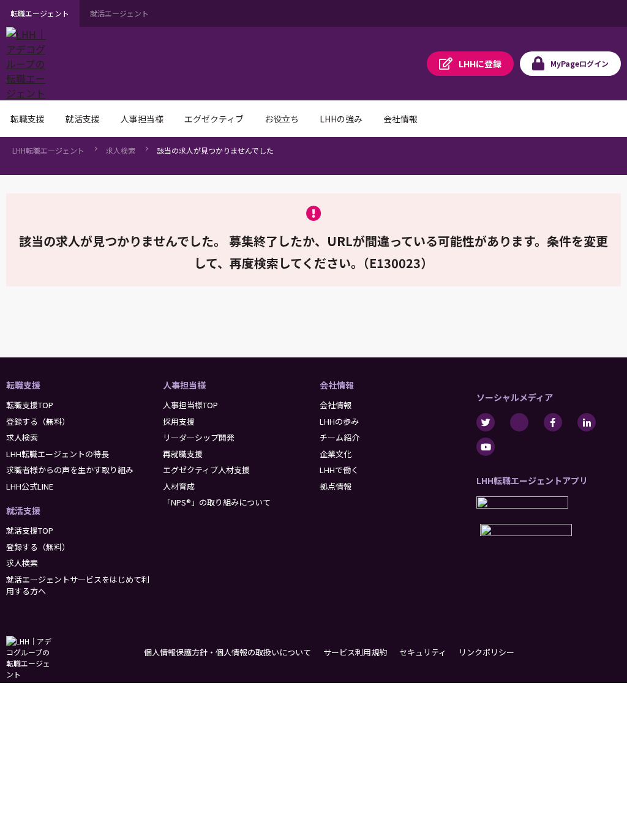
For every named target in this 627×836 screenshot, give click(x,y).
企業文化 (335, 454)
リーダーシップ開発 (199, 437)
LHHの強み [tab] (341, 119)
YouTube (485, 447)
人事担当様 (184, 385)
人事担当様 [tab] (142, 119)
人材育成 (179, 486)
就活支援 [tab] (83, 119)
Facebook (553, 422)
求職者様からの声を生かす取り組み (69, 470)
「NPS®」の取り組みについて (217, 502)
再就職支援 (183, 454)
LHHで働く (339, 470)
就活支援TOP (29, 530)
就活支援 (23, 510)
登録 (480, 64)
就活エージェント (119, 13)
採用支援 (179, 421)
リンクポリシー (486, 652)
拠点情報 (335, 486)
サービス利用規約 (355, 652)
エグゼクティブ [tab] (214, 119)
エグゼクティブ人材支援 (206, 470)
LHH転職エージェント (48, 150)
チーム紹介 (339, 437)
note (519, 422)
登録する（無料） (38, 421)
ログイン (579, 63)
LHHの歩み (339, 421)
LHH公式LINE (29, 486)
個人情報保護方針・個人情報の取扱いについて (227, 652)
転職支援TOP (29, 405)
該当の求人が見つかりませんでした (215, 150)
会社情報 (337, 385)
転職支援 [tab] (27, 119)
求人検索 (120, 150)
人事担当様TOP (190, 405)
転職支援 (23, 385)
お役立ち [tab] (282, 119)
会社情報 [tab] (400, 119)
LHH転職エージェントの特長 (57, 454)
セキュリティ (422, 652)
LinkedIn (586, 422)
